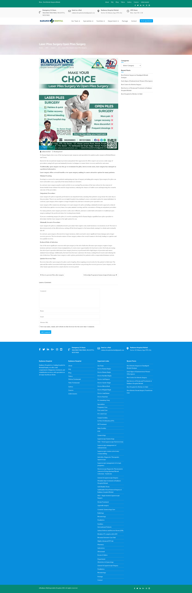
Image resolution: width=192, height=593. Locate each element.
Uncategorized (58, 152)
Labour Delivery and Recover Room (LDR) (110, 530)
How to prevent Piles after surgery (53, 275)
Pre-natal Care (102, 414)
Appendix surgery (103, 505)
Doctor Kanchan (103, 397)
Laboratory (101, 548)
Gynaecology (102, 435)
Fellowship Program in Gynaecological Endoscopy (99, 275)
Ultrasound (101, 551)
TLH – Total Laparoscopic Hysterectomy (110, 442)
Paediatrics (101, 520)
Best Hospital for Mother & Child (131, 94)
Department (112, 21)
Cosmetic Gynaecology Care (106, 509)
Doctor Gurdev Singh (104, 383)
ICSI (99, 431)
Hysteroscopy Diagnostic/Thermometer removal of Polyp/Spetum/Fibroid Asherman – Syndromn (110, 471)
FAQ (112, 2)
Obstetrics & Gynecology (106, 562)
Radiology (101, 513)
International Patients (105, 527)
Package (125, 21)
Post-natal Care (103, 410)
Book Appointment (146, 21)
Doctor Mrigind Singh (104, 390)
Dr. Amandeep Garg (104, 400)
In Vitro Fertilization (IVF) (106, 421)
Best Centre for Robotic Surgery (131, 84)
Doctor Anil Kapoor (104, 379)
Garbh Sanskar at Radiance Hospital (53, 2)
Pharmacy (101, 544)
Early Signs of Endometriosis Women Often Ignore (137, 81)
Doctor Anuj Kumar (104, 393)
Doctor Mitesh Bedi (104, 386)
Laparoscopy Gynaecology (106, 439)
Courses (136, 2)
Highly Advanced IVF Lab (105, 541)
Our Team (74, 21)
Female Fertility (103, 418)
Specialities (87, 21)
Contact (134, 21)
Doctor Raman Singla (104, 369)
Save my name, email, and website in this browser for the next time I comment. (68, 327)
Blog (117, 2)
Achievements (145, 2)
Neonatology (102, 516)
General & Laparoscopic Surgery (108, 478)
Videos (123, 2)
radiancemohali (46, 152)
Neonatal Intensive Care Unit (107, 537)
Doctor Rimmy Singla (104, 372)
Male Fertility (102, 428)
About (107, 2)
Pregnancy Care (102, 407)
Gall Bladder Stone (104, 487)
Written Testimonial (74, 379)
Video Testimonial (74, 383)
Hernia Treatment (103, 502)
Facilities (99, 21)
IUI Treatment (102, 424)
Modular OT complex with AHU (107, 534)
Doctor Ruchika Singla (104, 376)
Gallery (129, 2)
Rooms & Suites (103, 555)
